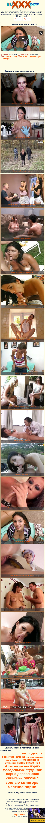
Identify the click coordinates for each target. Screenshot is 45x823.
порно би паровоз (13, 760)
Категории (18, 19)
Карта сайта (19, 815)
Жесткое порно (35, 57)
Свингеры (5, 59)
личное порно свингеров (11, 754)
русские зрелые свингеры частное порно (22, 782)
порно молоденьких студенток (22, 768)
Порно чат (27, 19)
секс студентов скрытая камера (22, 755)
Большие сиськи (20, 57)
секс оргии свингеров (34, 757)
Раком (8, 57)
